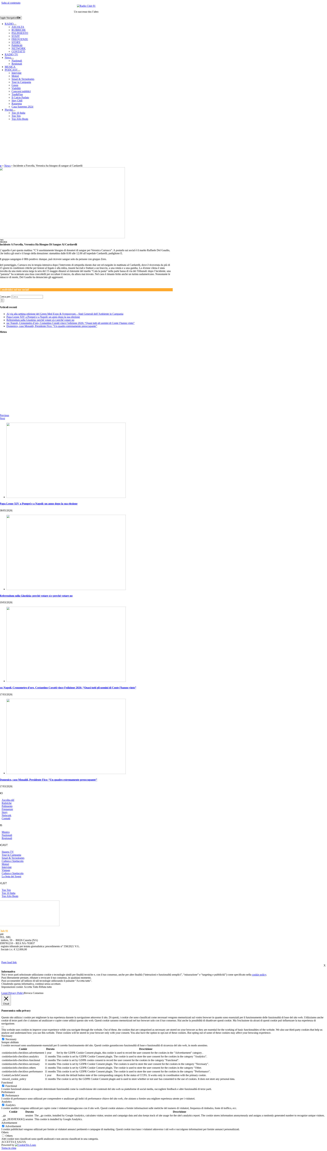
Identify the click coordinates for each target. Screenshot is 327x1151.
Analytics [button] (6, 1101)
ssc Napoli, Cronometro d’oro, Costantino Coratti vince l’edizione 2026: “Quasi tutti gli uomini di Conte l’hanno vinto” (70, 323)
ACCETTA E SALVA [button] (13, 1141)
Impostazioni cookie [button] (12, 986)
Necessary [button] (6, 1035)
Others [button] (5, 1132)
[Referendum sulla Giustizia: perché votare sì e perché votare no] (66, 589)
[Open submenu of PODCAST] (19, 70)
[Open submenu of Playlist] (14, 110)
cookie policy (259, 974)
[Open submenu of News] (12, 58)
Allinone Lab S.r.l (46, 959)
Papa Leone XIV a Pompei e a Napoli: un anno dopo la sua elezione (43, 316)
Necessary (11, 1039)
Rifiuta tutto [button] (45, 986)
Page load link (9, 962)
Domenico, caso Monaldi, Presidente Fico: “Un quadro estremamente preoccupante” (51, 326)
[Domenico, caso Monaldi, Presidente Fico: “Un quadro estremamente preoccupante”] (66, 773)
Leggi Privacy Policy (12, 993)
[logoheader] (86, 5)
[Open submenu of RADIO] (15, 24)
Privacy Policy (157, 955)
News (7, 165)
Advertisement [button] (9, 1122)
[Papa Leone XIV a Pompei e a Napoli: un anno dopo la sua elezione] (66, 497)
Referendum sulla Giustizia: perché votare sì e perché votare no (40, 320)
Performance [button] (8, 1092)
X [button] (325, 965)
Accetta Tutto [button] (31, 986)
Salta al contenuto (10, 2)
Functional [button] (7, 1082)
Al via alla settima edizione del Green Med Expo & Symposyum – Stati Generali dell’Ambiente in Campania (64, 313)
